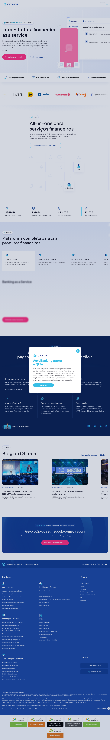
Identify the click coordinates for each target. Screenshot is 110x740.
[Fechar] (77, 350)
